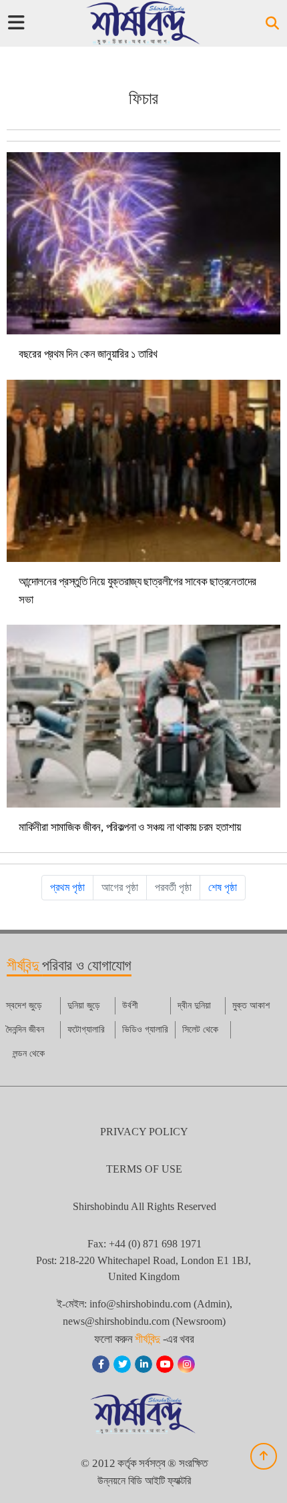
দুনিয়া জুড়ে (83, 1005)
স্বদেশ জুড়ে (24, 1005)
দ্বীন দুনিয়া (194, 1005)
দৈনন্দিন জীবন (25, 1029)
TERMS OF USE (144, 1169)
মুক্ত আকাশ (251, 1005)
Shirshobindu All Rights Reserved (144, 1206)
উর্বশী (130, 1005)
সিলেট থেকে (200, 1029)
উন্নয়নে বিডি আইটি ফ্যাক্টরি (144, 1480)
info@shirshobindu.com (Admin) (159, 1303)
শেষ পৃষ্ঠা (222, 887)
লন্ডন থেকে (29, 1053)
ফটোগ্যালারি (86, 1029)
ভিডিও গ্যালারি (145, 1029)
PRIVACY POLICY (144, 1131)
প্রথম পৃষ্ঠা (67, 887)
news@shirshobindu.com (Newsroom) (144, 1321)
